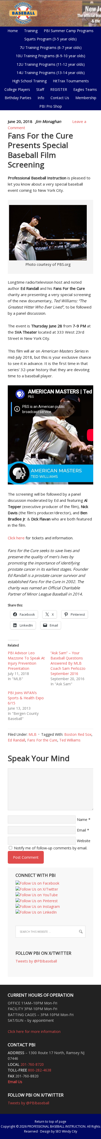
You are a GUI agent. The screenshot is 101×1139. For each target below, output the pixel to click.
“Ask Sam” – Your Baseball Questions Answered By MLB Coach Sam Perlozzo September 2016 (68, 663)
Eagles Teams (84, 89)
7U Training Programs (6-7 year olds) (51, 47)
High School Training (28, 80)
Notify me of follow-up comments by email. (50, 848)
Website (83, 840)
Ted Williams (70, 740)
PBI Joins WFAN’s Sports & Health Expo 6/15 (26, 698)
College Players (17, 89)
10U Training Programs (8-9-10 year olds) (49, 55)
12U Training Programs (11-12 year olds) (49, 64)
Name (82, 819)
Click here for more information (34, 1031)
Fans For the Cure (42, 740)
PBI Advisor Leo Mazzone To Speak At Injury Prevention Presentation (26, 660)
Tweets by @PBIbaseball (36, 961)
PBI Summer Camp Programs (67, 30)
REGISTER (58, 89)
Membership (85, 97)
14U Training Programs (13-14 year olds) (49, 72)
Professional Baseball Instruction (50, 13)
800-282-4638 (39, 1070)
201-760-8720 (32, 1064)
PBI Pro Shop (49, 106)
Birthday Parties (18, 97)
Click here (16, 537)
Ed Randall (16, 740)
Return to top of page (50, 1121)
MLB (32, 734)
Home (13, 30)
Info (39, 97)
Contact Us (60, 97)
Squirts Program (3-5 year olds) (50, 38)
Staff (40, 89)
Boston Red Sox (77, 734)
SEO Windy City (66, 1131)
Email (81, 830)
